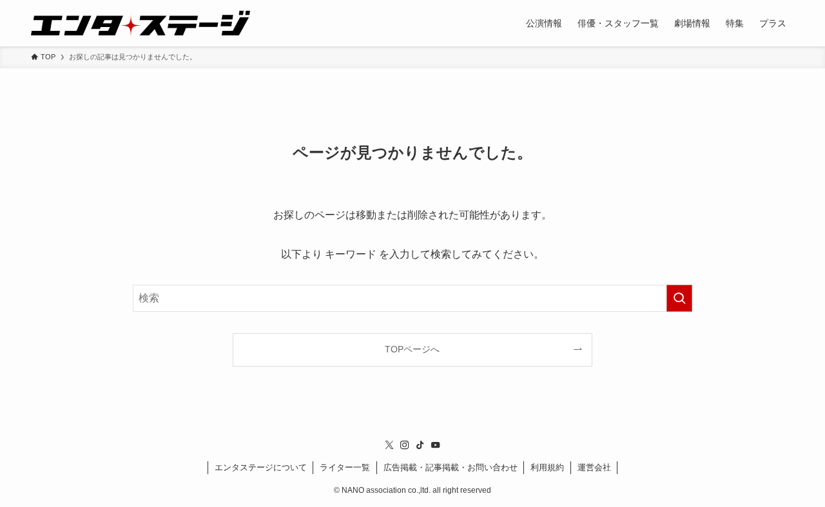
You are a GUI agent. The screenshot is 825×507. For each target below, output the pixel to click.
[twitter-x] (389, 445)
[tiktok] (420, 445)
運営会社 (594, 467)
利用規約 (547, 467)
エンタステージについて (261, 467)
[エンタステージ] (140, 23)
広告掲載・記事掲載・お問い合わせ (450, 467)
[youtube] (436, 445)
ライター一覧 (345, 467)
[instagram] (405, 445)
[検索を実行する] (679, 298)
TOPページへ (412, 349)
